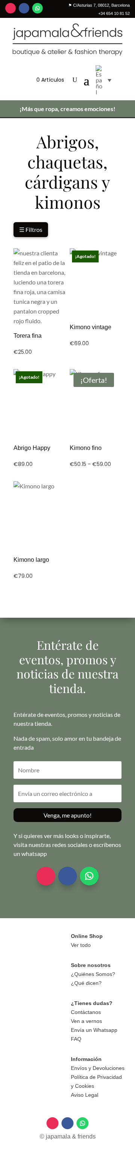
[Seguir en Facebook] (24, 8)
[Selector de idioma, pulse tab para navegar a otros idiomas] (103, 80)
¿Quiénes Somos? (93, 974)
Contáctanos (86, 1012)
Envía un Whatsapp (94, 1030)
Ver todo (81, 945)
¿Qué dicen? (86, 983)
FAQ (76, 1039)
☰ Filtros (30, 229)
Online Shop (87, 936)
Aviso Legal (84, 1095)
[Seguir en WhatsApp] (37, 8)
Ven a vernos (86, 1021)
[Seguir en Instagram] (10, 8)
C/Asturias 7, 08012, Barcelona (99, 5)
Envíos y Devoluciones (97, 1068)
